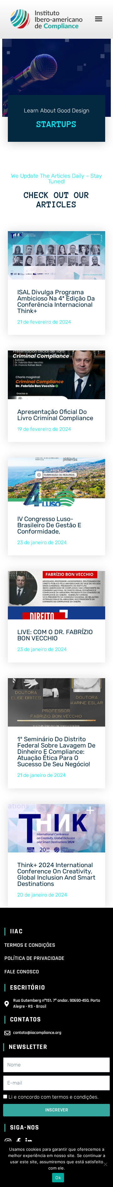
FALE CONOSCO (21, 971)
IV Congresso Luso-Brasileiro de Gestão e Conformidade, (49, 525)
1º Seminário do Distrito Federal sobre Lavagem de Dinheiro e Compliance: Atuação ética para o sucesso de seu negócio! (56, 751)
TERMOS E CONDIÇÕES (29, 945)
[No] (105, 1164)
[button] (99, 19)
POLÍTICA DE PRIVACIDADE (34, 958)
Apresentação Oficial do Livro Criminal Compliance (55, 415)
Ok (58, 1177)
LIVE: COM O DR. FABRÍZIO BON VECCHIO (55, 635)
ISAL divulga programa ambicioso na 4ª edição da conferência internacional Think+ (56, 301)
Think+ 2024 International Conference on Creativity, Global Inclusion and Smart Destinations (56, 874)
